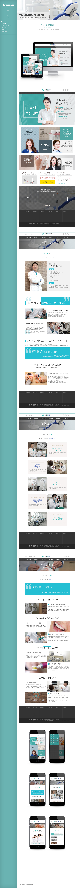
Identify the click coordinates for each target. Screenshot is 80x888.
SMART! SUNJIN (4, 31)
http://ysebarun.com (47, 27)
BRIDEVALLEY (4, 29)
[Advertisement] (8, 55)
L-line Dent (4, 23)
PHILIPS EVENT (4, 27)
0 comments (44, 17)
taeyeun (29, 17)
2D (32, 17)
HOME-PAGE (36, 17)
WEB (40, 17)
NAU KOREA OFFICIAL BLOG (7, 25)
